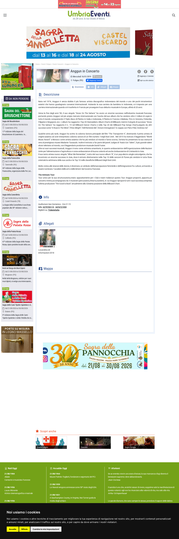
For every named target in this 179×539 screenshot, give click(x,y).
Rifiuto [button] (24, 529)
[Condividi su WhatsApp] (139, 71)
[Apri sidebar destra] (174, 15)
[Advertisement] (11, 404)
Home (38, 64)
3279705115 (48, 207)
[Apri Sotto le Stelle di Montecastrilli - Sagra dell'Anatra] (89, 4)
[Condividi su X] (152, 71)
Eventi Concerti (58, 64)
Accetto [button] (12, 529)
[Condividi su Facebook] (145, 71)
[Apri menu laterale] (5, 15)
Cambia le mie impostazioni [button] (46, 529)
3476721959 (61, 207)
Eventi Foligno (46, 64)
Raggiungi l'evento (95, 80)
